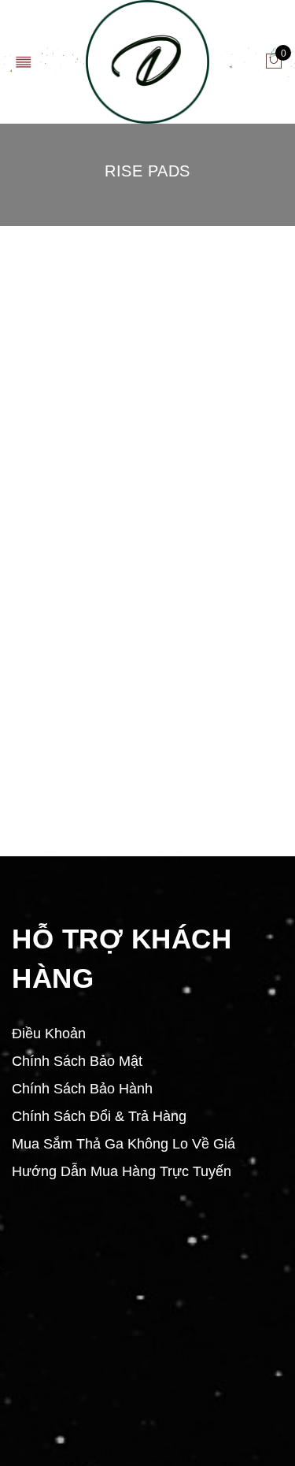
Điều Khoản (49, 1033)
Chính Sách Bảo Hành (82, 1089)
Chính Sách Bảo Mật (77, 1061)
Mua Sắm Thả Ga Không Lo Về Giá (123, 1144)
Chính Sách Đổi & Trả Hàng (99, 1116)
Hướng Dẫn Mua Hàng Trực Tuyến (121, 1171)
